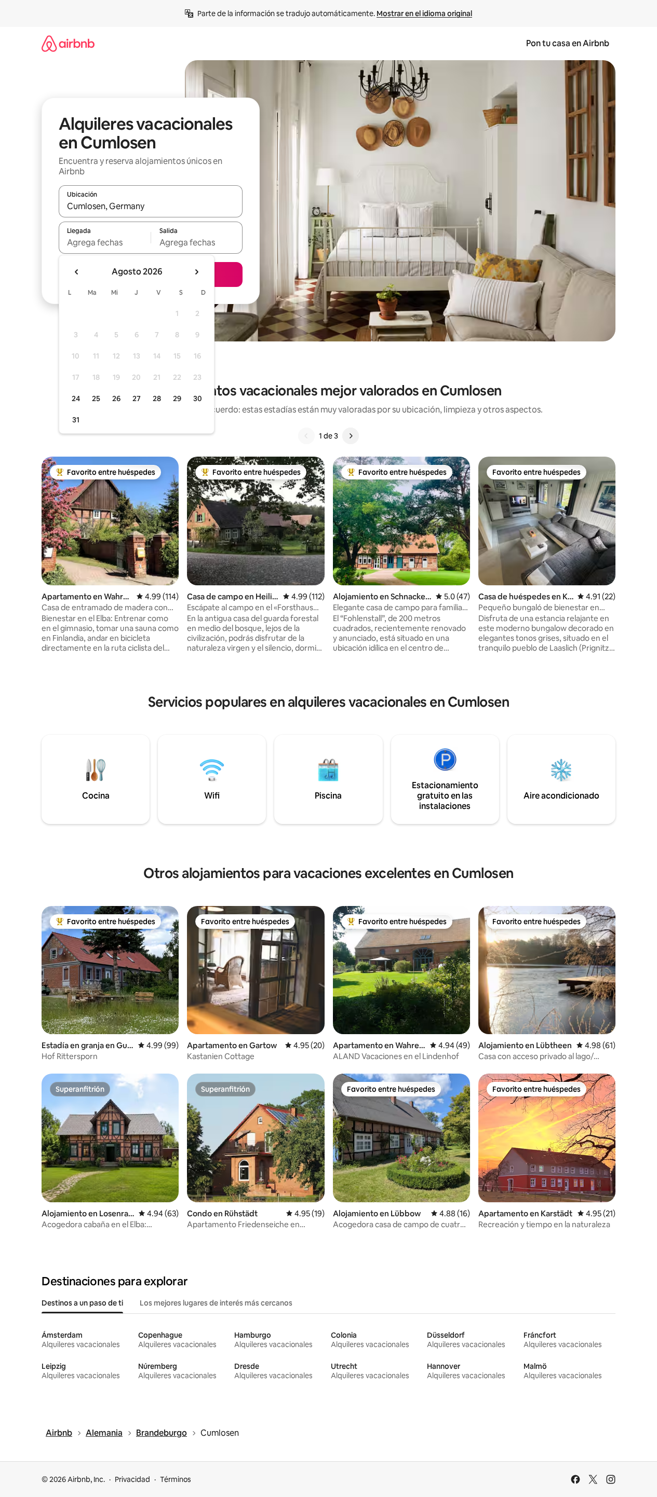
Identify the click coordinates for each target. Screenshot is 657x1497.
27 (136, 398)
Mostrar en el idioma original (424, 13)
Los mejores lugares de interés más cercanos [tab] (216, 1303)
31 (75, 419)
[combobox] (150, 206)
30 (197, 398)
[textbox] (104, 242)
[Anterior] (306, 436)
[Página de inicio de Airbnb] (68, 43)
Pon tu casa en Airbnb (567, 43)
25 (96, 398)
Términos (175, 1479)
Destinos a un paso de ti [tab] (82, 1303)
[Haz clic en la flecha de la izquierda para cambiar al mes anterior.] (77, 272)
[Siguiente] (350, 436)
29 (177, 398)
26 (116, 398)
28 (157, 398)
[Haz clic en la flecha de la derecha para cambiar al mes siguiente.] (196, 272)
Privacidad (132, 1479)
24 (76, 398)
